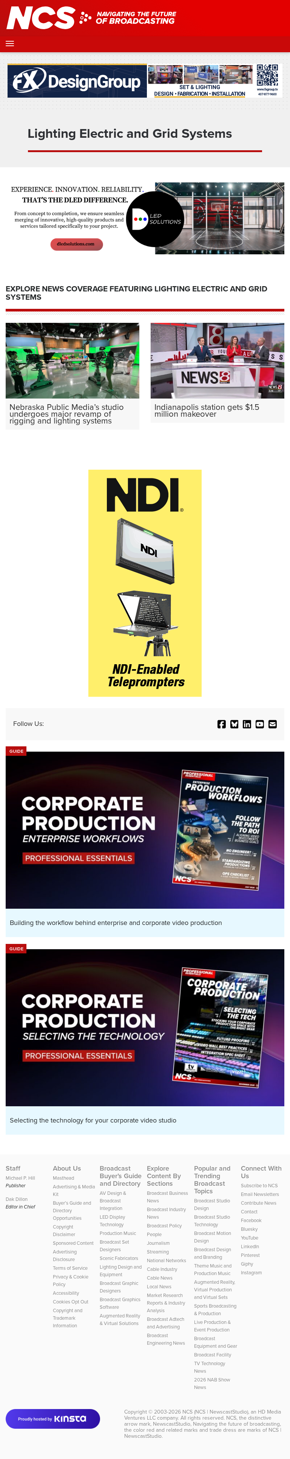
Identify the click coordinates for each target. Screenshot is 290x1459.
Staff (13, 1168)
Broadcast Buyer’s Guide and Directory (121, 1176)
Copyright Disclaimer (64, 1230)
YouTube (249, 1237)
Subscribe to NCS (259, 1185)
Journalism (158, 1243)
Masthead (63, 1178)
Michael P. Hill (20, 1178)
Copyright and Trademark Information (67, 1318)
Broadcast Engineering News (166, 1339)
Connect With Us (261, 1172)
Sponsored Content (73, 1243)
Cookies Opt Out (70, 1301)
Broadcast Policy (164, 1225)
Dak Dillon (17, 1199)
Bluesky (249, 1229)
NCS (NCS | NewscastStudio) (215, 1412)
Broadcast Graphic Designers (119, 1287)
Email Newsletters (260, 1194)
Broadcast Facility (212, 1354)
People (154, 1234)
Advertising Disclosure (65, 1255)
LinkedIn (250, 1246)
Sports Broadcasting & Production (215, 1309)
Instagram (251, 1272)
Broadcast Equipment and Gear (215, 1342)
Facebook (251, 1220)
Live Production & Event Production (212, 1326)
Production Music (118, 1233)
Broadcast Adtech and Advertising (165, 1323)
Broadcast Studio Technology (212, 1220)
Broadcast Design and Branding (212, 1253)
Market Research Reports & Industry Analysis (166, 1303)
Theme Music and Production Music (212, 1269)
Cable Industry (162, 1269)
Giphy (247, 1263)
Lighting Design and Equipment (121, 1270)
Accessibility (66, 1293)
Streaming (158, 1251)
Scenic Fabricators (119, 1258)
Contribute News (258, 1203)
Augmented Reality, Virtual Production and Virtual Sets (214, 1289)
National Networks (166, 1260)
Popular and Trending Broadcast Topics (212, 1180)
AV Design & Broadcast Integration (113, 1201)
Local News (159, 1286)
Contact (249, 1211)
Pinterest (250, 1255)
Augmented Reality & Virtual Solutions (120, 1319)
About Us (67, 1168)
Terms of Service (70, 1268)
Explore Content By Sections (164, 1176)
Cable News (160, 1277)
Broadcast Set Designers (114, 1245)
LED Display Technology (112, 1220)
